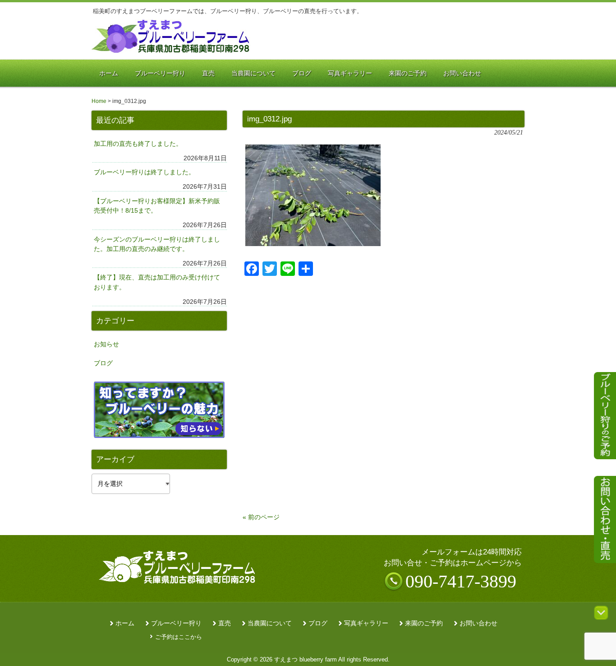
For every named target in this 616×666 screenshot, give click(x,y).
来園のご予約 (424, 623)
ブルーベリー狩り (176, 623)
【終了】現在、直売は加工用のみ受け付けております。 (157, 282)
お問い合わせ (478, 623)
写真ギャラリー (366, 623)
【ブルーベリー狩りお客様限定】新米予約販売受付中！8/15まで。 (157, 205)
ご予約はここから (178, 636)
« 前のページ (261, 517)
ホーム (124, 623)
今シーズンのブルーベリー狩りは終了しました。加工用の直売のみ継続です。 (157, 244)
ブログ (103, 363)
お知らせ (106, 344)
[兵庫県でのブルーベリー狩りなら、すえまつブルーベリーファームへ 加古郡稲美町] (171, 50)
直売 (224, 623)
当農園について (270, 623)
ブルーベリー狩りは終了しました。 (144, 172)
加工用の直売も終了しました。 (138, 143)
